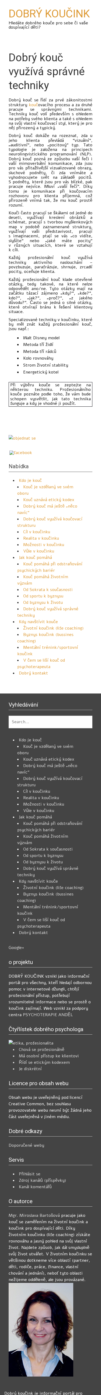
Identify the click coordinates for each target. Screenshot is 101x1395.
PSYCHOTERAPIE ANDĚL (48, 1015)
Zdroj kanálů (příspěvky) (42, 1180)
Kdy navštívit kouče (38, 622)
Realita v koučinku (41, 538)
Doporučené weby (26, 1145)
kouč (33, 105)
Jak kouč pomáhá (35, 558)
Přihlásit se (29, 1174)
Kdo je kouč (30, 480)
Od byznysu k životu (43, 602)
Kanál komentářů (35, 1187)
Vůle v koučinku (38, 551)
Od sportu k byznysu (43, 596)
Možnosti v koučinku (43, 545)
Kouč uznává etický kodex (48, 500)
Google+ (16, 948)
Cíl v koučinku (36, 532)
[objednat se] (22, 438)
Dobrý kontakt (33, 673)
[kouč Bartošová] (41, 1375)
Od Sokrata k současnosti (48, 590)
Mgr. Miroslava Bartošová (34, 1215)
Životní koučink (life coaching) (53, 628)
